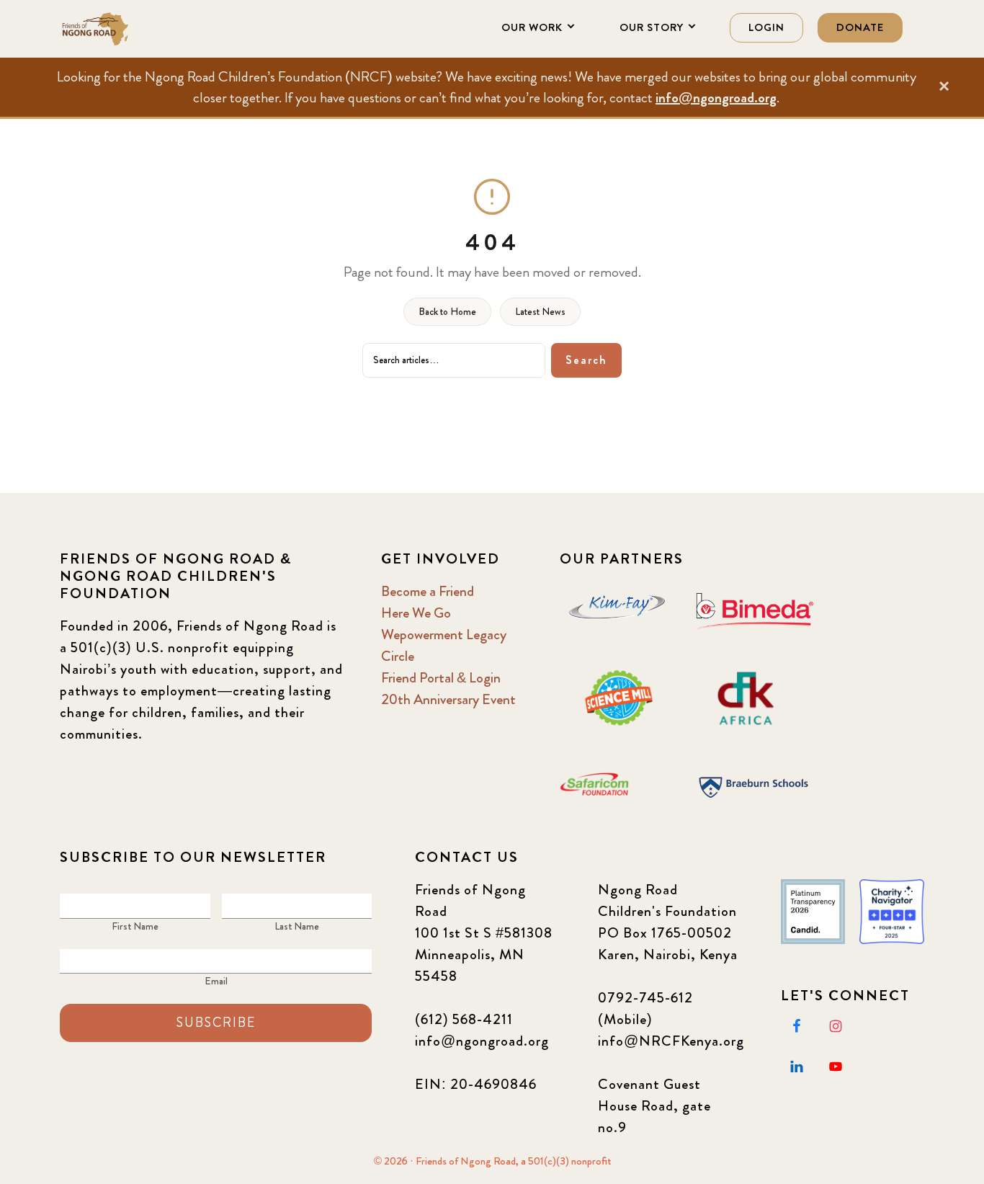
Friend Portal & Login (441, 677)
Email (216, 981)
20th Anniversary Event (448, 699)
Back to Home (447, 311)
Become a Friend (427, 591)
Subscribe (216, 1022)
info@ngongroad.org (716, 97)
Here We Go (416, 612)
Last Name (296, 926)
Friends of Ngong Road (132, 29)
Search (586, 360)
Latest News (540, 311)
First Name (135, 926)
